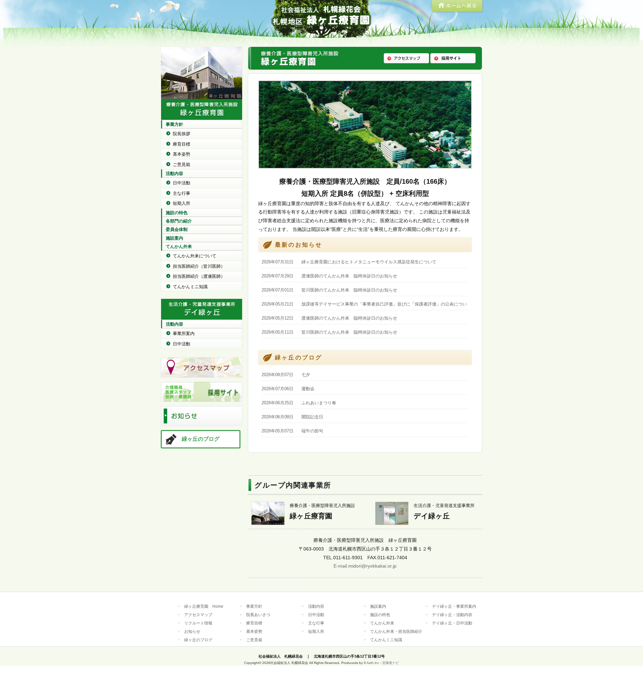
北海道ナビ (390, 663)
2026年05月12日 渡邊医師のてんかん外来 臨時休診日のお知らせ (329, 318)
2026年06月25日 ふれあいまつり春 (299, 402)
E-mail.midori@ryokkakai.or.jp (365, 566)
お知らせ (192, 631)
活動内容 (174, 173)
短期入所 (181, 203)
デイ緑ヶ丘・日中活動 (452, 623)
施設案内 (174, 238)
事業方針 (174, 124)
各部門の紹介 (179, 221)
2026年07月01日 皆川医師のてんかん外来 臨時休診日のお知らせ (329, 289)
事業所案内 (184, 333)
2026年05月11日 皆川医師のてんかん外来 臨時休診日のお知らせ (329, 332)
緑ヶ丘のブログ (200, 439)
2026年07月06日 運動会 (288, 388)
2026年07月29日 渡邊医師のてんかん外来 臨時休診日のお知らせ (329, 275)
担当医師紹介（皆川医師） (199, 266)
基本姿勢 (181, 154)
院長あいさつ (258, 614)
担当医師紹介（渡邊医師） (199, 276)
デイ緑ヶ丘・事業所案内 (454, 606)
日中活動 (181, 182)
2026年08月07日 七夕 (286, 374)
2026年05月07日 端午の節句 (292, 430)
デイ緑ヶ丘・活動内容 (452, 614)
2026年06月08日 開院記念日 (292, 416)
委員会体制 (177, 229)
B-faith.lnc (371, 663)
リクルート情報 (198, 623)
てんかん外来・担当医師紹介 (396, 631)
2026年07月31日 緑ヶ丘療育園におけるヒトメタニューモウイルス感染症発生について (349, 261)
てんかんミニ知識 (190, 286)
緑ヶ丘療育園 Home (203, 606)
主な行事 (181, 193)
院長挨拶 (181, 133)
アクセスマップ (198, 614)
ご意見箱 (181, 164)
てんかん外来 (179, 246)
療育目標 (181, 144)
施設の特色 (177, 212)
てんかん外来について (194, 255)
